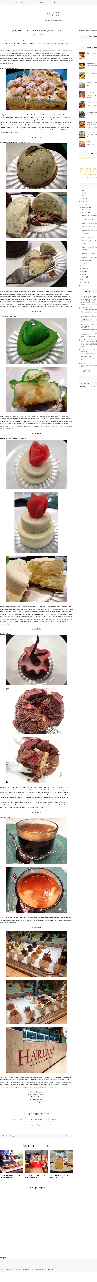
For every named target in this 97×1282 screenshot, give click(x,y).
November (85, 210)
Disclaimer (52, 2)
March (84, 277)
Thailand (82, 177)
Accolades (33, 2)
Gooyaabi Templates (36, 1269)
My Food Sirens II (86, 370)
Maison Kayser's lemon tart (59, 426)
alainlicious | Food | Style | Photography (89, 325)
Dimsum (82, 168)
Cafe (81, 162)
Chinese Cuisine (88, 162)
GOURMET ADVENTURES (89, 333)
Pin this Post (56, 1119)
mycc (53, 14)
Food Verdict (21, 2)
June (83, 268)
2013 (82, 201)
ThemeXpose (16, 1269)
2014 (82, 198)
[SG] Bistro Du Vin (87, 219)
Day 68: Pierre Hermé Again (88, 372)
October (84, 212)
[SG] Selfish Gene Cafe (88, 227)
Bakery (93, 158)
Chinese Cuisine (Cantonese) (87, 165)
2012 (82, 204)
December (85, 207)
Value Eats (89, 177)
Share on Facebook (20, 1119)
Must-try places (48, 1125)
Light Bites (82, 171)
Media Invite (91, 171)
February (85, 279)
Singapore (82, 174)
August (84, 263)
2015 (82, 196)
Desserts (27, 1125)
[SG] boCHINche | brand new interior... (10, 1176)
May (83, 271)
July (83, 265)
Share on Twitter (39, 1119)
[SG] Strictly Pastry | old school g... (35, 1176)
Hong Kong (40, 1125)
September (85, 260)
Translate (92, 386)
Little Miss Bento (86, 356)
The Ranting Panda (87, 308)
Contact (43, 2)
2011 (82, 285)
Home (2, 2)
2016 (82, 193)
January (84, 282)
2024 (82, 190)
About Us (10, 2)
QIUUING (83, 363)
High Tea (33, 1125)
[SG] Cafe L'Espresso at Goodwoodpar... (60, 1176)
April (83, 274)
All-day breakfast (84, 158)
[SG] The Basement (88, 237)
